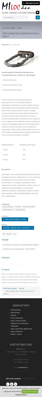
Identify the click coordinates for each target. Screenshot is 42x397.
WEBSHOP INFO (21, 305)
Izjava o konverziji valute (18, 321)
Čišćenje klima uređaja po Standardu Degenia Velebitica (21, 245)
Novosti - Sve (10, 234)
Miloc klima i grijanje (8, 28)
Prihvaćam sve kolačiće (30, 391)
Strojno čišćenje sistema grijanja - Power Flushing (19, 249)
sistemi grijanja (20, 210)
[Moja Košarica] (37, 12)
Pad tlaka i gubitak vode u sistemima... (17, 228)
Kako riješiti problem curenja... (15, 219)
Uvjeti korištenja (16, 310)
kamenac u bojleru (29, 207)
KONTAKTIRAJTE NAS (21, 344)
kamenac (18, 207)
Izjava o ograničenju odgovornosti (21, 329)
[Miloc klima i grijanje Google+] (11, 384)
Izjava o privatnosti (17, 331)
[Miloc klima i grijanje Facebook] (8, 384)
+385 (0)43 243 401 (32, 3)
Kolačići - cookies (16, 334)
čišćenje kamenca (7, 207)
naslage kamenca (7, 210)
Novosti (19, 28)
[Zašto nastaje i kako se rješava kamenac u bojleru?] (21, 59)
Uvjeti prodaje (15, 312)
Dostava (13, 315)
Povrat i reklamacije (17, 318)
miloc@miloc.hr (23, 367)
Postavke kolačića (21, 395)
